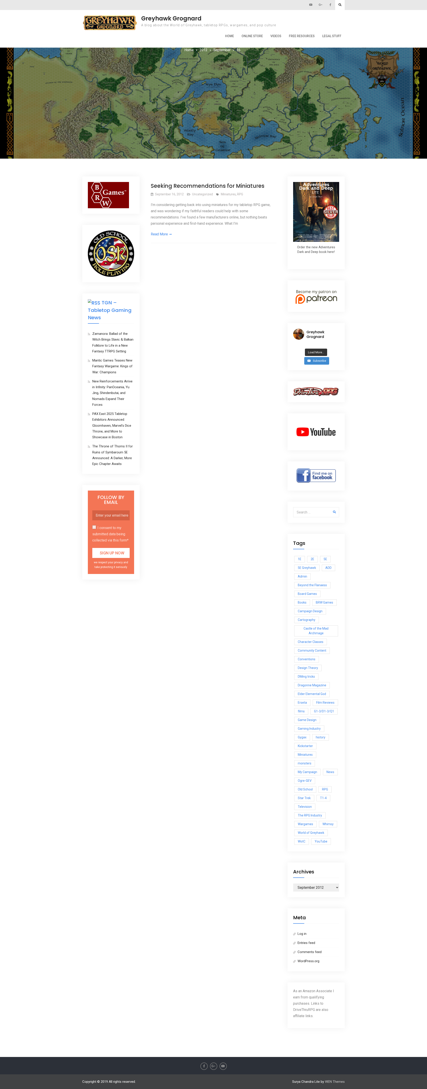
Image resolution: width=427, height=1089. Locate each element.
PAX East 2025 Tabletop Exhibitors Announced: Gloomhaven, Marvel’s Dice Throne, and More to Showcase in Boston (111, 425)
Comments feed (310, 952)
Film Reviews (325, 702)
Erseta (302, 702)
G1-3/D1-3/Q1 (324, 711)
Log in (302, 934)
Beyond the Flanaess (312, 585)
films (301, 711)
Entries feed (306, 943)
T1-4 (323, 798)
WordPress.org (308, 961)
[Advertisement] (213, 86)
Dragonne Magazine (312, 685)
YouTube (321, 841)
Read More (159, 234)
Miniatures (228, 194)
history (320, 737)
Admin (302, 576)
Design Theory (308, 668)
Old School (305, 789)
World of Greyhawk (311, 832)
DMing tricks (306, 676)
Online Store (252, 36)
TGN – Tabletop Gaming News (109, 310)
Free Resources (302, 36)
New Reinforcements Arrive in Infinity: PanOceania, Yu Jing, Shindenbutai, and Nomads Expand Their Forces (112, 393)
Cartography (306, 620)
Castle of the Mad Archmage (316, 631)
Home (229, 36)
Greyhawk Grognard (171, 18)
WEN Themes (335, 1082)
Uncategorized (202, 194)
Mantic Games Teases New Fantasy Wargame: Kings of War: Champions (112, 366)
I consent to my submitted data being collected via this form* (110, 534)
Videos (275, 36)
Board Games (307, 594)
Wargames (305, 824)
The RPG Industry (310, 815)
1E (299, 559)
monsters (304, 763)
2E (312, 559)
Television (305, 806)
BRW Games (324, 602)
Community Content (312, 650)
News (330, 772)
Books (302, 602)
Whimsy (328, 824)
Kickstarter (305, 746)
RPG (240, 194)
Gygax (302, 737)
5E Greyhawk (307, 568)
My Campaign (307, 772)
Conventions (306, 659)
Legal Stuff (331, 36)
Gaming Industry (309, 728)
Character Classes (310, 642)
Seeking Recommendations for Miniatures (207, 186)
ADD (328, 568)
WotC (301, 841)
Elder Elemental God (312, 694)
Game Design (307, 720)
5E (325, 559)
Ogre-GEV (305, 780)
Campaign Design (310, 611)
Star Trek (304, 798)
